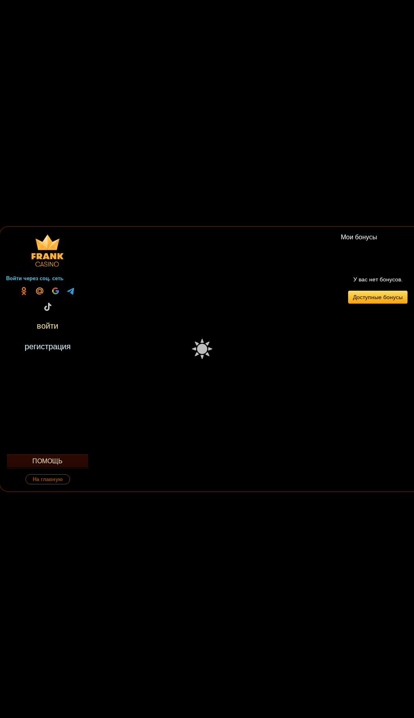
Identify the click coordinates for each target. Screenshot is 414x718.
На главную (48, 479)
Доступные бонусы (378, 297)
